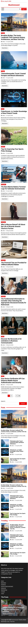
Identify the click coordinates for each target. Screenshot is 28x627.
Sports (3, 146)
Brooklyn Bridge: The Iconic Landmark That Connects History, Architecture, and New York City (13, 37)
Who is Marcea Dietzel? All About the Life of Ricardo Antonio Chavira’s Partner (13, 226)
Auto (2, 581)
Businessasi (14, 5)
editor (3, 41)
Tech (2, 109)
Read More (4, 48)
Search (3, 401)
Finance (3, 260)
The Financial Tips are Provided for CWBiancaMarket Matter (13, 264)
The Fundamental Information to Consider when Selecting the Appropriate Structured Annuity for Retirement (13, 302)
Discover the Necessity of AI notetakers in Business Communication (11, 341)
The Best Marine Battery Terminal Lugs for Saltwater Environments (13, 188)
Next (19, 396)
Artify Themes (10, 621)
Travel (2, 33)
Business (3, 184)
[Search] (20, 9)
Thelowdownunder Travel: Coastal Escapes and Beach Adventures (13, 74)
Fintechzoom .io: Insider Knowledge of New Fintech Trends (14, 112)
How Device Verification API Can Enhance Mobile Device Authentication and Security (13, 380)
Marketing (4, 590)
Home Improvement (7, 586)
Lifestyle (3, 222)
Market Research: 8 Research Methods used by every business (13, 609)
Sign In (24, 9)
